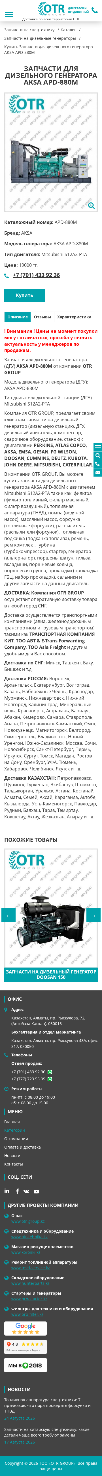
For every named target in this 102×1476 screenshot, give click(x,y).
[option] (51, 152)
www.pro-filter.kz (27, 1314)
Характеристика (74, 317)
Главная (12, 1121)
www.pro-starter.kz (29, 1298)
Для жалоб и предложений (78, 10)
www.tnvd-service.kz (30, 1267)
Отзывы (42, 317)
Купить (24, 295)
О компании (16, 1138)
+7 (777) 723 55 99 (28, 1078)
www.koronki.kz (26, 1252)
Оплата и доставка (22, 1147)
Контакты (13, 1164)
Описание (17, 317)
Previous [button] (8, 915)
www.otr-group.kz (28, 1221)
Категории (14, 1130)
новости (19, 1389)
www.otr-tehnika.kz (29, 1236)
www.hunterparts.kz (30, 1283)
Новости (12, 1155)
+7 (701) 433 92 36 (36, 275)
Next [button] (93, 915)
